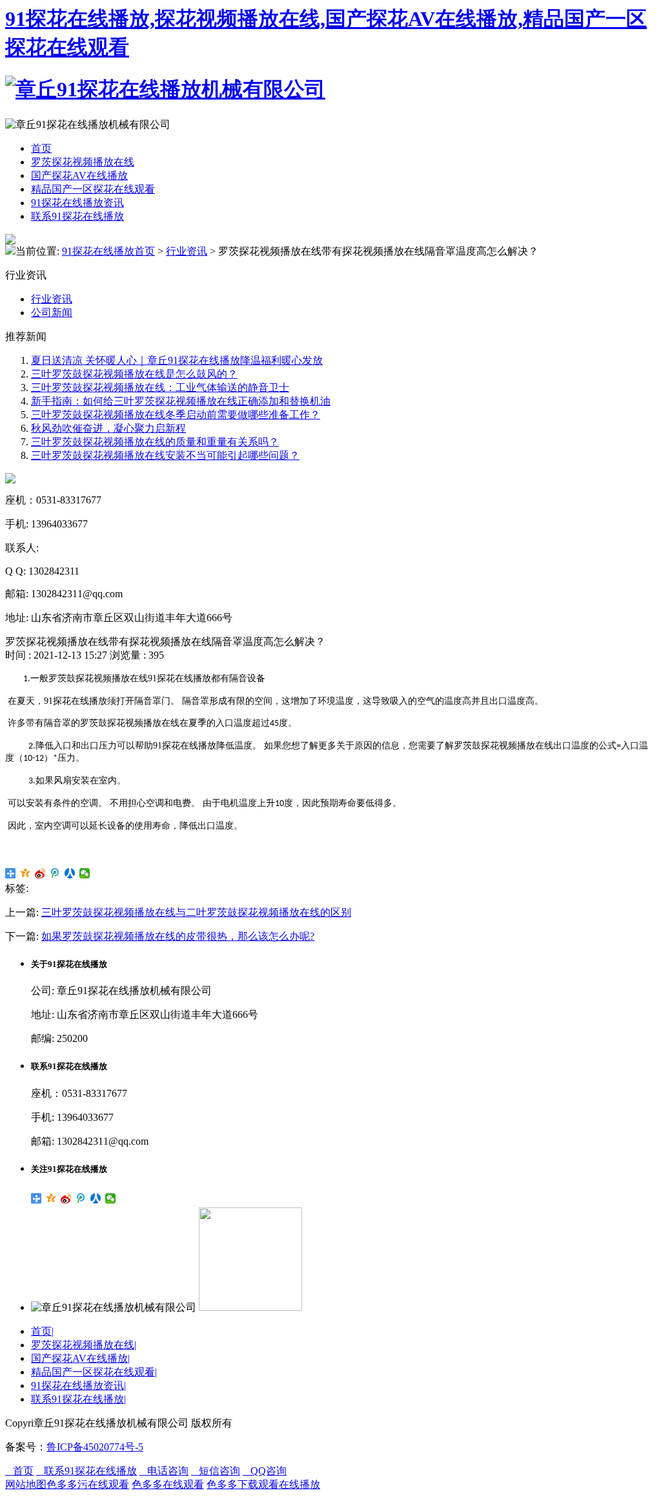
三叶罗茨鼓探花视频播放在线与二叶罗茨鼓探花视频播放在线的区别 (196, 912)
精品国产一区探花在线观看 (93, 189)
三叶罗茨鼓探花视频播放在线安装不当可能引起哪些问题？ (165, 455)
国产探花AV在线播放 (79, 175)
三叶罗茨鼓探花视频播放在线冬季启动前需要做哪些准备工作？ (175, 414)
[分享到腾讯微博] (55, 873)
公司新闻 (51, 312)
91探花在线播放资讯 (77, 202)
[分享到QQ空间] (25, 873)
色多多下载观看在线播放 (263, 1484)
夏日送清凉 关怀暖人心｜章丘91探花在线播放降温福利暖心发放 (177, 360)
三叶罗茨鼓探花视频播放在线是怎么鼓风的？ (134, 373)
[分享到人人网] (70, 873)
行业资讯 (186, 251)
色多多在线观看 (168, 1484)
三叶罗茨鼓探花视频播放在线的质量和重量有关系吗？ (155, 441)
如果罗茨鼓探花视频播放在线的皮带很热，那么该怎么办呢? (177, 936)
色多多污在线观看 (87, 1484)
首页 (41, 148)
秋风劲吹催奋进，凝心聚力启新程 (108, 428)
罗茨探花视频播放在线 (82, 161)
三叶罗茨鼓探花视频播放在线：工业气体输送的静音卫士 (160, 387)
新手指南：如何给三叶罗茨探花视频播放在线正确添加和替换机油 (180, 401)
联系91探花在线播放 (77, 216)
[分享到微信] (84, 873)
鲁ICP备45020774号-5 (94, 1446)
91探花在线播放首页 (108, 251)
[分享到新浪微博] (40, 873)
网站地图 (25, 1484)
